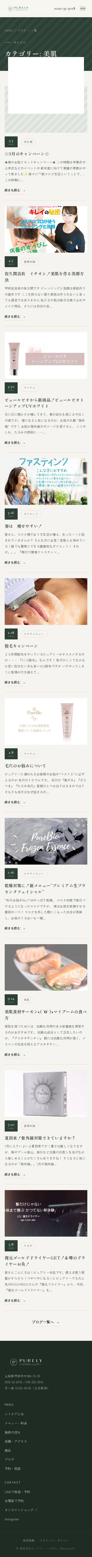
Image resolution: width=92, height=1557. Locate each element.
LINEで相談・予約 (17, 1491)
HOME (9, 30)
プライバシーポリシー (54, 1540)
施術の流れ (13, 1432)
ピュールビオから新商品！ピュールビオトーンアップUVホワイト (44, 403)
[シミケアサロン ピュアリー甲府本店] (18, 8)
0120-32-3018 (64, 8)
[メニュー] (82, 8)
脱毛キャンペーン (21, 646)
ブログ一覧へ (43, 1322)
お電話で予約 (14, 1500)
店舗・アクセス (16, 1441)
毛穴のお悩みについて (25, 765)
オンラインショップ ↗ (21, 1510)
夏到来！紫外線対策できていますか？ (40, 1138)
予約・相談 (13, 1468)
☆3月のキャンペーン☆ (27, 154)
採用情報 (29, 1540)
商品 (8, 1450)
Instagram (12, 1519)
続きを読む (13, 190)
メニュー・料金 (16, 1423)
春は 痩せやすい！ (23, 526)
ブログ (22, 30)
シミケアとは (14, 1414)
